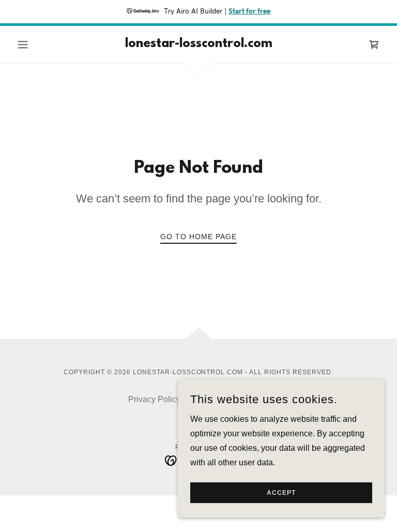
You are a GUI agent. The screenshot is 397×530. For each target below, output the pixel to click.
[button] (40, 44)
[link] (198, 44)
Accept (281, 492)
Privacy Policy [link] (154, 399)
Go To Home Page (198, 236)
